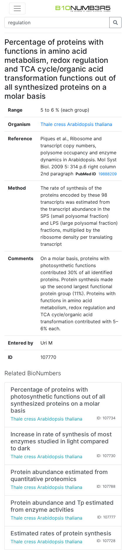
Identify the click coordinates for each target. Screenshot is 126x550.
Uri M (46, 343)
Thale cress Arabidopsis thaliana (76, 124)
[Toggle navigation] (17, 8)
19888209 (107, 174)
